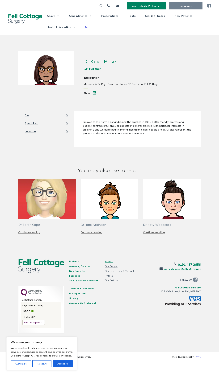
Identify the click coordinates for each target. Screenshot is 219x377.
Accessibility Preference (146, 6)
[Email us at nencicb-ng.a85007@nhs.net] (118, 6)
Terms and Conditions (81, 288)
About (51, 15)
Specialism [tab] (31, 123)
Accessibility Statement (82, 303)
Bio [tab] (27, 115)
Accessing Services (79, 266)
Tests (132, 15)
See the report (32, 322)
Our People (111, 266)
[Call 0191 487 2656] (109, 6)
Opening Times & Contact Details (119, 271)
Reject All (42, 363)
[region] (41, 354)
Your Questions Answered (83, 280)
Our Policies (111, 280)
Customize (21, 363)
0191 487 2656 (189, 264)
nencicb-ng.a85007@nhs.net (182, 268)
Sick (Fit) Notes (155, 15)
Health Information (59, 27)
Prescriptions (109, 15)
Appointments (78, 15)
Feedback (74, 275)
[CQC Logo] (31, 295)
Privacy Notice (77, 293)
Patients (74, 261)
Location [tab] (30, 131)
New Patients (183, 15)
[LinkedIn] (95, 93)
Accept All (62, 363)
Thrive (197, 356)
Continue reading (29, 232)
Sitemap (74, 298)
